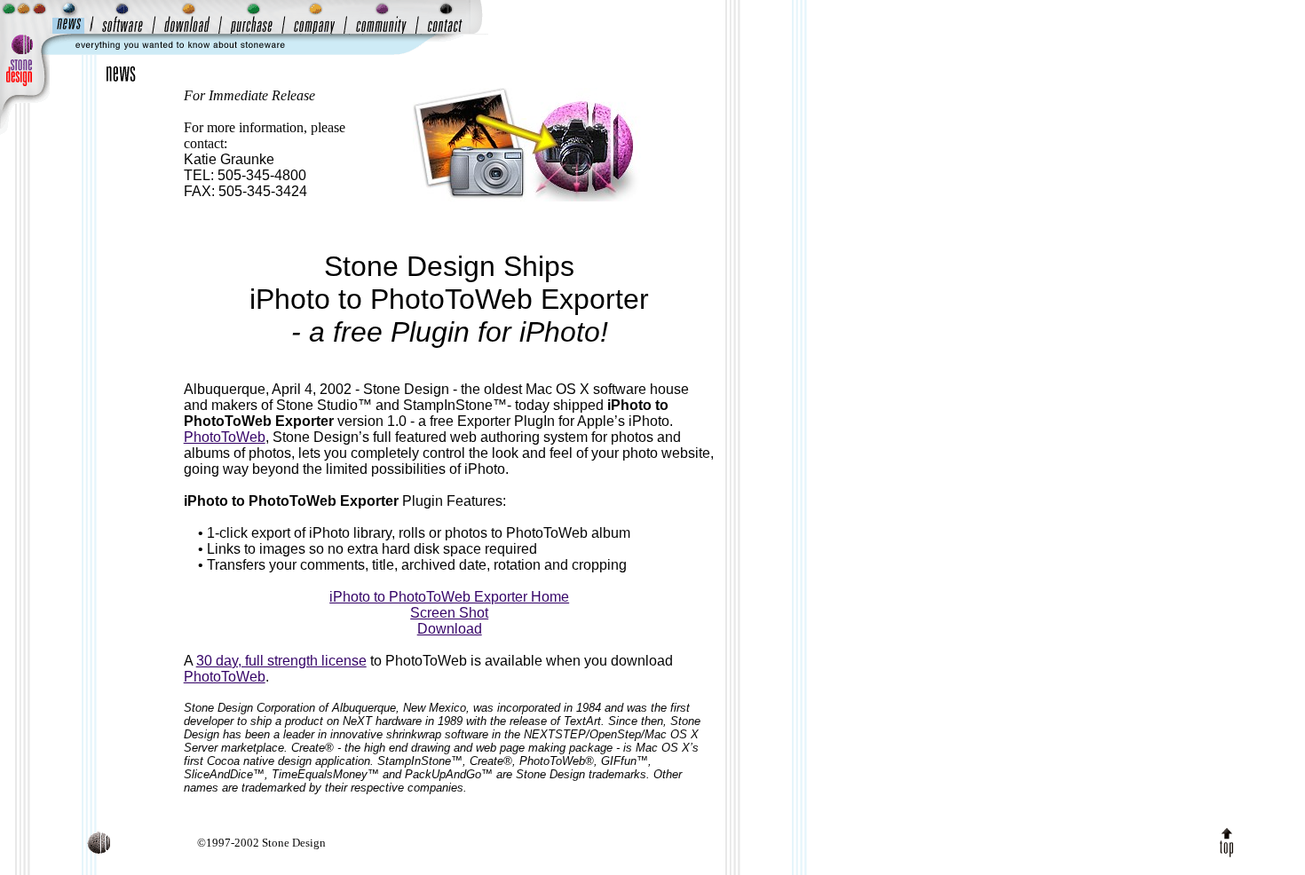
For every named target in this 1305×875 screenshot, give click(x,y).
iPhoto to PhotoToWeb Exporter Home (449, 596)
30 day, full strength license (281, 660)
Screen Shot (449, 612)
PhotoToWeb (224, 437)
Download (449, 628)
